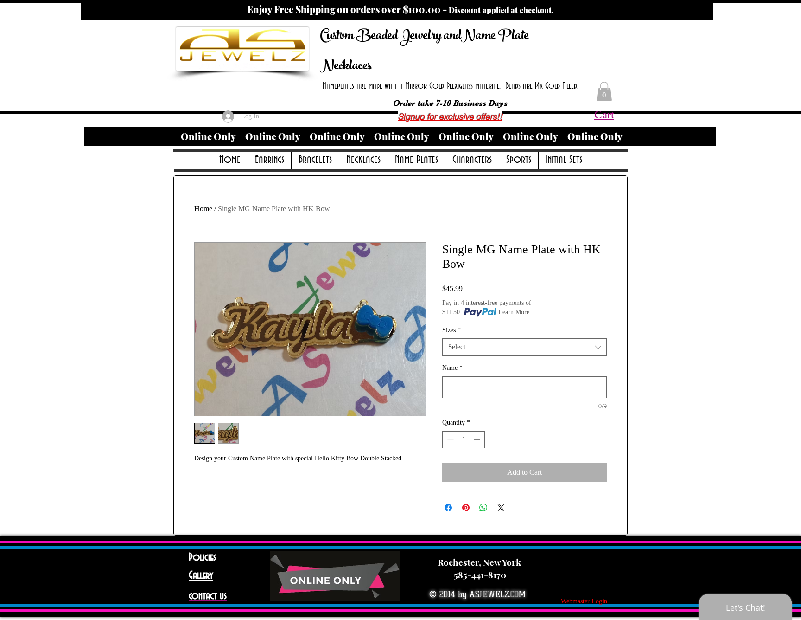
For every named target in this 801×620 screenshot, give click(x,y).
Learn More (513, 312)
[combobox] (524, 347)
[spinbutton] (463, 440)
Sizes (451, 330)
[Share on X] (501, 507)
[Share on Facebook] (448, 507)
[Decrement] (449, 440)
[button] (604, 91)
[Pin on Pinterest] (465, 507)
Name (452, 367)
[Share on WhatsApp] (483, 507)
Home (203, 209)
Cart (604, 114)
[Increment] (477, 440)
